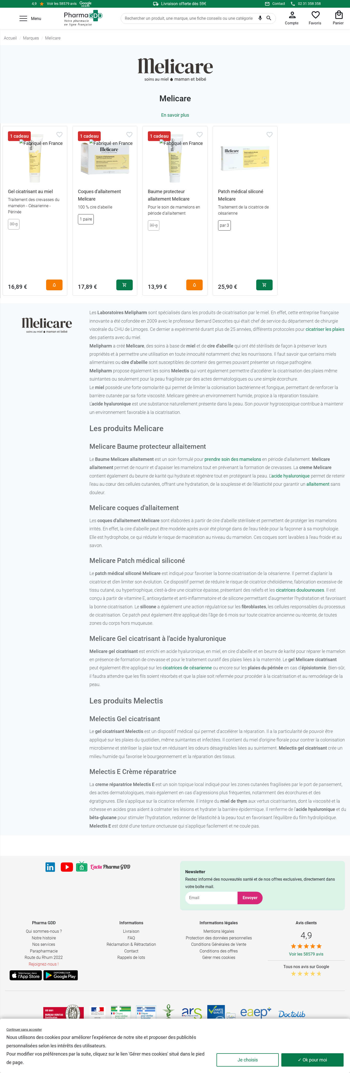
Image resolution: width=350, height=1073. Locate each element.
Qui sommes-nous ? (44, 931)
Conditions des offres (219, 951)
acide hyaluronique (290, 476)
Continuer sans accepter (24, 1029)
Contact (278, 4)
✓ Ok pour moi (312, 1059)
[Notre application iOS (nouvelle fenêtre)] (25, 975)
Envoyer (250, 897)
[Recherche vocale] (260, 19)
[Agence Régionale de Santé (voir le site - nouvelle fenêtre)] (192, 1014)
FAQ (131, 938)
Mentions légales (218, 931)
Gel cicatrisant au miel (30, 191)
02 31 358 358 (309, 4)
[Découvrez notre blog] (110, 867)
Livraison (131, 931)
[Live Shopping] (82, 867)
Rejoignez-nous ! (44, 964)
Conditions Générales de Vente (218, 944)
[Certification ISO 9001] (63, 1014)
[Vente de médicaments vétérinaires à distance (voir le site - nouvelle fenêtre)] (146, 1014)
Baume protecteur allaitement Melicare (169, 195)
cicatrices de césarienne (187, 667)
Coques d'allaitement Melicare (99, 195)
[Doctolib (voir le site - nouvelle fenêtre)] (291, 1014)
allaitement (318, 484)
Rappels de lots (131, 957)
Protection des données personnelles (219, 938)
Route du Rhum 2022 (44, 957)
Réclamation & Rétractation (131, 944)
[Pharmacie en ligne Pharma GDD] (81, 18)
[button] (23, 18)
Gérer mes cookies (218, 957)
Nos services (43, 944)
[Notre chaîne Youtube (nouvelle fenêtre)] (67, 867)
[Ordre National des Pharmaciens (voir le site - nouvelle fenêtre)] (169, 1014)
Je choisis (248, 1059)
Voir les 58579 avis (62, 4)
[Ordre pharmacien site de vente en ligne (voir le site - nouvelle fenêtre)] (121, 1014)
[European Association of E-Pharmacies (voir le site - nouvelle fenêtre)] (256, 1014)
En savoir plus (175, 115)
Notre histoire (44, 938)
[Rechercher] (269, 18)
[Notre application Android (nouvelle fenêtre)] (60, 975)
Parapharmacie (44, 951)
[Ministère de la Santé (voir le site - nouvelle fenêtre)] (97, 1014)
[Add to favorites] (59, 134)
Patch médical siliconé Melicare (240, 195)
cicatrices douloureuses (300, 590)
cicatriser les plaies (325, 329)
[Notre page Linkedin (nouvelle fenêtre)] (50, 867)
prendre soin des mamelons (232, 459)
